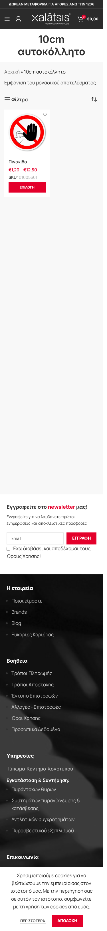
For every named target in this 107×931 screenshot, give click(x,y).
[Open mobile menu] (7, 19)
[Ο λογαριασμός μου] (18, 19)
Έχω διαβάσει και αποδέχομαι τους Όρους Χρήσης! (48, 552)
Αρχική (12, 71)
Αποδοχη (67, 920)
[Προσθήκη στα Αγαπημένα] (45, 115)
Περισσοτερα (33, 920)
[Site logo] (51, 18)
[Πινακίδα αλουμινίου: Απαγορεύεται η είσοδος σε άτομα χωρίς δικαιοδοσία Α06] (27, 132)
